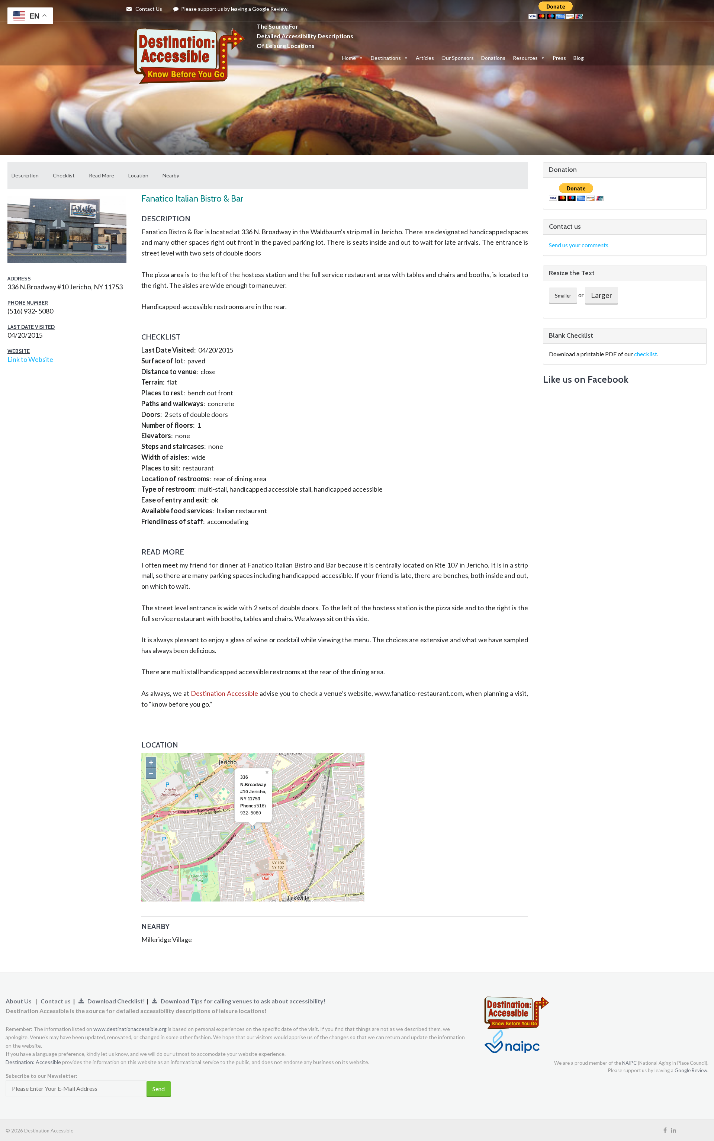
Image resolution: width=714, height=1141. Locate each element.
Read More (101, 175)
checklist (645, 353)
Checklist (64, 175)
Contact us (56, 1001)
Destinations (386, 58)
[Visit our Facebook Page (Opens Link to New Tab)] (665, 1130)
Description (25, 175)
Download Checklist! (115, 1001)
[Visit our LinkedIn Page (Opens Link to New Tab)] (673, 1130)
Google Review (691, 1070)
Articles (425, 58)
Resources (525, 58)
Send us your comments (578, 244)
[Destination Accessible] (191, 35)
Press (559, 58)
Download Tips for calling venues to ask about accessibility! (241, 1001)
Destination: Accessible (33, 1062)
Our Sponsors (457, 58)
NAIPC (629, 1063)
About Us (19, 1001)
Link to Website (30, 359)
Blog (578, 58)
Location (138, 175)
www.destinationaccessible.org (130, 1029)
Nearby (171, 175)
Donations (493, 58)
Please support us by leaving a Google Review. (234, 9)
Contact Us (148, 9)
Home (349, 58)
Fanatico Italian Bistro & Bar (192, 198)
